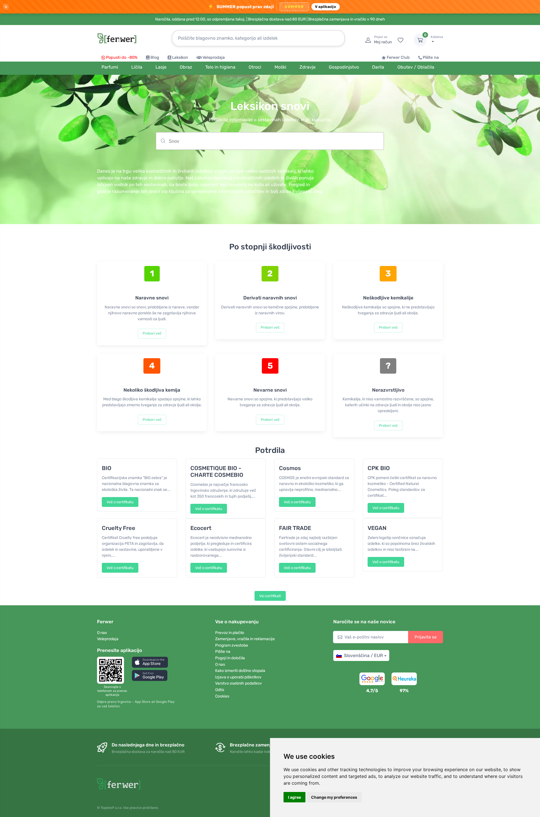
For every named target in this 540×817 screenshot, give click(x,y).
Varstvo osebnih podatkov (238, 683)
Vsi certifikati (270, 596)
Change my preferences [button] (334, 797)
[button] (150, 662)
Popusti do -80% (122, 57)
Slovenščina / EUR (363, 655)
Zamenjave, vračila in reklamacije (245, 639)
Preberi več (152, 333)
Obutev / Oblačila (415, 67)
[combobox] (270, 141)
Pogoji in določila (230, 658)
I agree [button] (294, 797)
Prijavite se (425, 637)
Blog (154, 57)
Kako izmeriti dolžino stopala (240, 670)
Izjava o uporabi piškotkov (238, 677)
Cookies (222, 696)
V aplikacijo (325, 6)
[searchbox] (282, 143)
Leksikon (180, 57)
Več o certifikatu (120, 502)
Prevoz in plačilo (229, 632)
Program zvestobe (231, 645)
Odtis (219, 689)
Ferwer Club (398, 57)
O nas (102, 632)
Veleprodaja (213, 57)
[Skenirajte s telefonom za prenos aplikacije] (112, 670)
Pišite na (431, 57)
